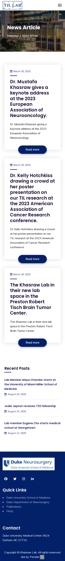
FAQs (9, 511)
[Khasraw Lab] (12, 5)
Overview (13, 35)
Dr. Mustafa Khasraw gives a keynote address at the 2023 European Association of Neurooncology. (29, 99)
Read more (32, 150)
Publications (13, 506)
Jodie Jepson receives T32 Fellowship (30, 406)
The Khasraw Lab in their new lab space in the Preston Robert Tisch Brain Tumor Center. (32, 299)
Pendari (35, 557)
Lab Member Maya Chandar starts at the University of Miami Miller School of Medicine (30, 384)
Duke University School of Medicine (28, 497)
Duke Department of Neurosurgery (27, 502)
